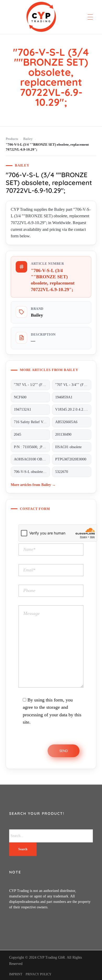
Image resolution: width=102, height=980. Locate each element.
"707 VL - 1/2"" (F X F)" (32, 385)
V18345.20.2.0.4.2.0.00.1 (73, 409)
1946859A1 (63, 397)
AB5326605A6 (66, 422)
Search (22, 849)
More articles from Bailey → (33, 485)
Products (12, 139)
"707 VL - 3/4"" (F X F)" (73, 385)
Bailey (28, 139)
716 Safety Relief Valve (31, 422)
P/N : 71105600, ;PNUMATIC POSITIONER (32, 447)
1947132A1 (22, 409)
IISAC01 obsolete (68, 447)
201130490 (63, 434)
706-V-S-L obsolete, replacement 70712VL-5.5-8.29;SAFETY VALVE (32, 472)
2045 (17, 434)
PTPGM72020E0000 (70, 459)
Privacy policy (39, 974)
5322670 (61, 472)
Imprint (15, 974)
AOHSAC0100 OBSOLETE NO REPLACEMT (32, 459)
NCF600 (20, 397)
